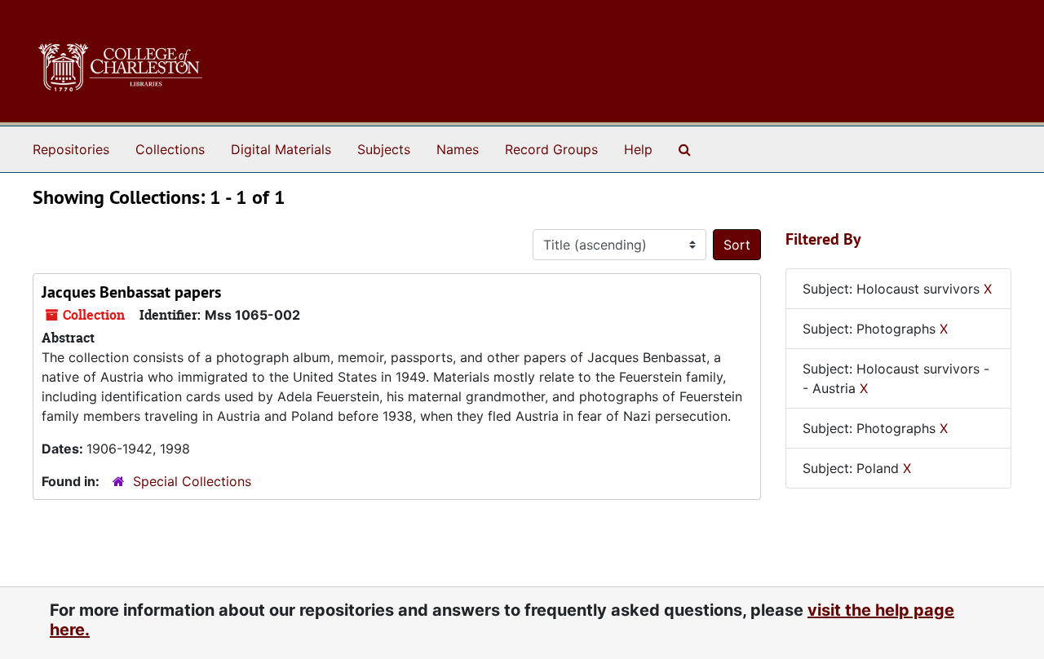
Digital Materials (281, 149)
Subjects (383, 149)
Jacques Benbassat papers (131, 292)
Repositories (71, 149)
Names (457, 149)
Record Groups (551, 149)
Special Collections (192, 481)
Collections (170, 149)
